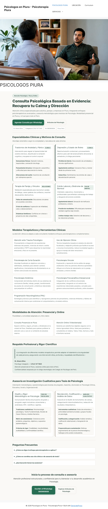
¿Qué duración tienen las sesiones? (29, 463)
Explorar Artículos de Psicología (66, 490)
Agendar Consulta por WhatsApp (28, 122)
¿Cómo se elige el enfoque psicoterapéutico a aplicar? (36, 450)
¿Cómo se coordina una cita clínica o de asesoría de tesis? (37, 456)
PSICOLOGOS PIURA (60, 5)
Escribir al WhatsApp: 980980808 (44, 490)
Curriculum (89, 5)
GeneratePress (76, 506)
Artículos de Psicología (55, 122)
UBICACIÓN (76, 5)
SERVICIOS (56, 12)
